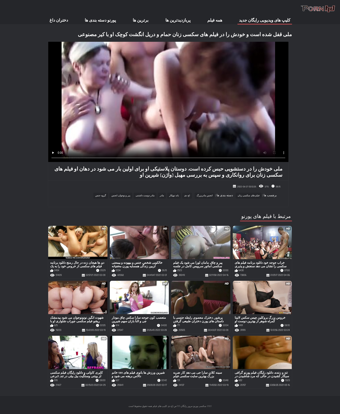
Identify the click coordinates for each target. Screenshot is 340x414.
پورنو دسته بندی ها (100, 20)
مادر (162, 195)
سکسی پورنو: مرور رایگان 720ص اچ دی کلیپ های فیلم (179, 406)
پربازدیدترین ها (178, 20)
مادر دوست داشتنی (145, 195)
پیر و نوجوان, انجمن (120, 195)
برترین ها (141, 20)
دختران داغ (59, 20)
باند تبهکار (174, 195)
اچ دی (187, 195)
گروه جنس (100, 195)
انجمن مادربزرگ (205, 195)
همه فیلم (214, 20)
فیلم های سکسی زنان (249, 195)
